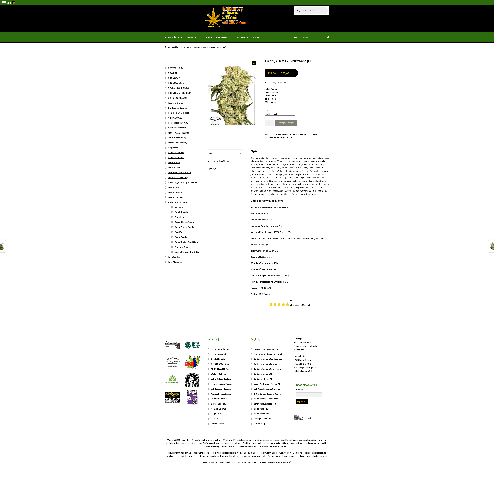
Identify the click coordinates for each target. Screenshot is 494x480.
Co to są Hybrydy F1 (263, 379)
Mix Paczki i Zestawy (178, 177)
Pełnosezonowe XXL (312, 134)
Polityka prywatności (282, 462)
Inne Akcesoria (175, 262)
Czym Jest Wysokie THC (265, 403)
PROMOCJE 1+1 (176, 83)
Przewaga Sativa (272, 137)
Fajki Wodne (174, 257)
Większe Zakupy (218, 374)
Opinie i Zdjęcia (218, 359)
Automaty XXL (175, 118)
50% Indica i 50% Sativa (179, 172)
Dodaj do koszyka (286, 122)
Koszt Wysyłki (222, 37)
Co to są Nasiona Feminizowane (269, 359)
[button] (254, 63)
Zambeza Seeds (182, 247)
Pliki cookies (260, 462)
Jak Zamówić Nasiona (221, 389)
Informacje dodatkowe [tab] (218, 160)
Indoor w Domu (296, 134)
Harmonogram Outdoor (222, 384)
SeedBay (179, 232)
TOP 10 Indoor (175, 192)
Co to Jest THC (261, 408)
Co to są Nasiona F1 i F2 (264, 374)
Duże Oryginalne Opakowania (182, 182)
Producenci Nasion (177, 202)
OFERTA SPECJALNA (220, 364)
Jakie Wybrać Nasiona (221, 379)
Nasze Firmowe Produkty (187, 252)
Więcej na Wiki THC (262, 418)
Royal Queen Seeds (184, 227)
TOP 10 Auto (174, 187)
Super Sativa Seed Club (186, 242)
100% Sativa (174, 167)
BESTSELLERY (175, 68)
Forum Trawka (217, 423)
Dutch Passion (286, 137)
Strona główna (174, 47)
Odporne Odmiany (177, 138)
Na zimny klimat (281, 443)
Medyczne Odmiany (177, 143)
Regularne (173, 148)
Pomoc (214, 418)
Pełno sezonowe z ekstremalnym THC (239, 446)
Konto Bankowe (218, 408)
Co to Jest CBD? (261, 413)
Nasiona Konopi (218, 354)
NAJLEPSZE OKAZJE (178, 88)
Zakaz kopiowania (209, 462)
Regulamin (216, 413)
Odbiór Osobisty (218, 403)
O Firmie (241, 37)
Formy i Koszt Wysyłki (221, 394)
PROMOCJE (192, 37)
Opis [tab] (210, 153)
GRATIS (208, 37)
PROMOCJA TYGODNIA (179, 93)
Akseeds (179, 207)
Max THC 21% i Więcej (178, 133)
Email (299, 390)
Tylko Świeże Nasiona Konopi (267, 394)
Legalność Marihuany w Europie (268, 354)
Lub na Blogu (260, 423)
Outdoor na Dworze (177, 108)
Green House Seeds (184, 222)
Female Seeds (181, 217)
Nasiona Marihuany (220, 349)
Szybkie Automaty (177, 128)
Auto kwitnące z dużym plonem (305, 443)
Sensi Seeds (181, 237)
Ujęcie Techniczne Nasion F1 (267, 384)
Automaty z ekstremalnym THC (273, 446)
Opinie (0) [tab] (212, 168)
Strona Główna (172, 37)
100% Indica (174, 163)
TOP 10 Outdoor (176, 197)
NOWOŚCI (173, 73)
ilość (267, 110)
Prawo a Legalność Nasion (266, 349)
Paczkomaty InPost (220, 398)
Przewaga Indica (176, 153)
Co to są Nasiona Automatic (267, 364)
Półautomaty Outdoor (178, 113)
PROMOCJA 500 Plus (220, 369)
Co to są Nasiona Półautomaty (268, 369)
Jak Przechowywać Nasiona (267, 389)
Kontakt (256, 37)
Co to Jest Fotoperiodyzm (266, 398)
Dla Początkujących (190, 47)
